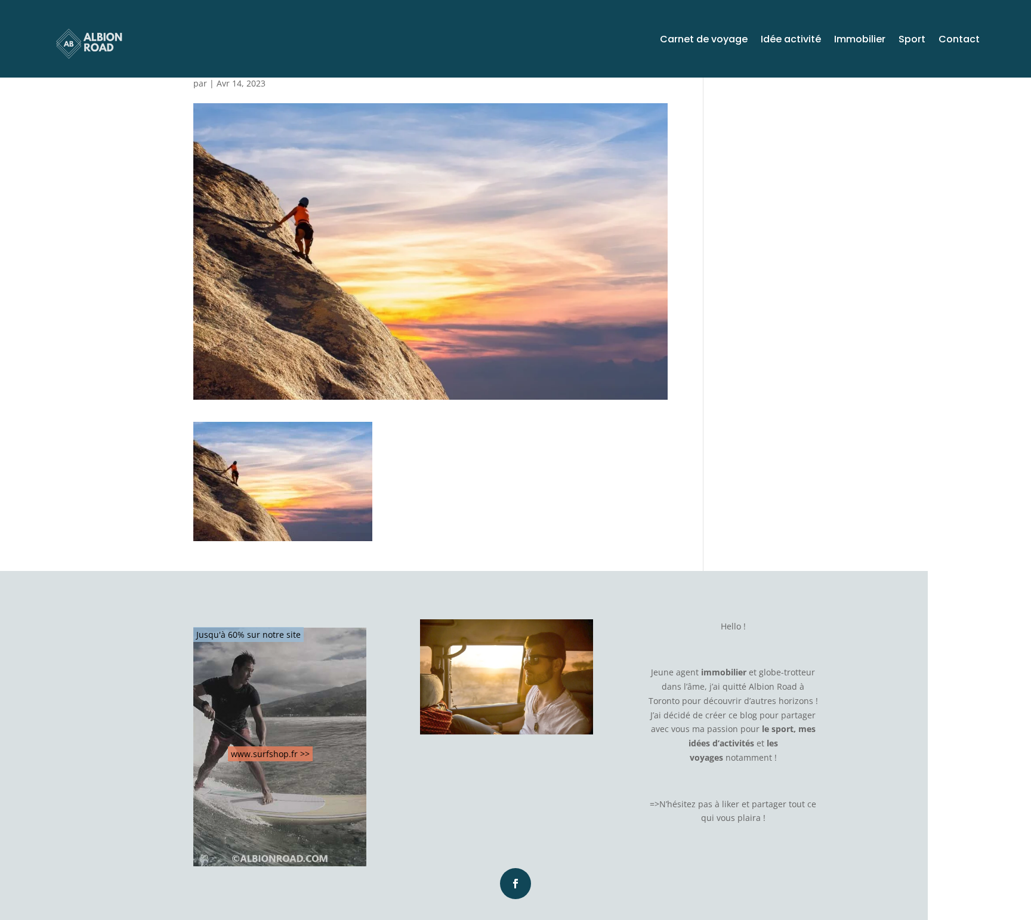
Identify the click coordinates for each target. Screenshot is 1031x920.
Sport (912, 40)
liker (730, 804)
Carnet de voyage (704, 40)
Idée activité (791, 40)
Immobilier (859, 40)
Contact (959, 40)
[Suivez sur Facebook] (515, 883)
